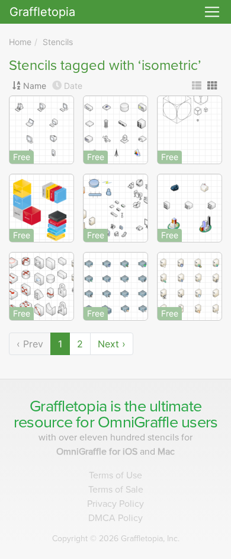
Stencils (58, 42)
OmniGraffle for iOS (98, 452)
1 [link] (60, 344)
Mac (166, 452)
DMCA (115, 518)
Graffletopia (42, 12)
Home (20, 42)
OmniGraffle (138, 422)
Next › (112, 344)
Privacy (115, 504)
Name (34, 86)
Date (73, 86)
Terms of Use (115, 475)
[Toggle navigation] (212, 12)
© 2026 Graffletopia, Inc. (115, 539)
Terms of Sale (115, 490)
